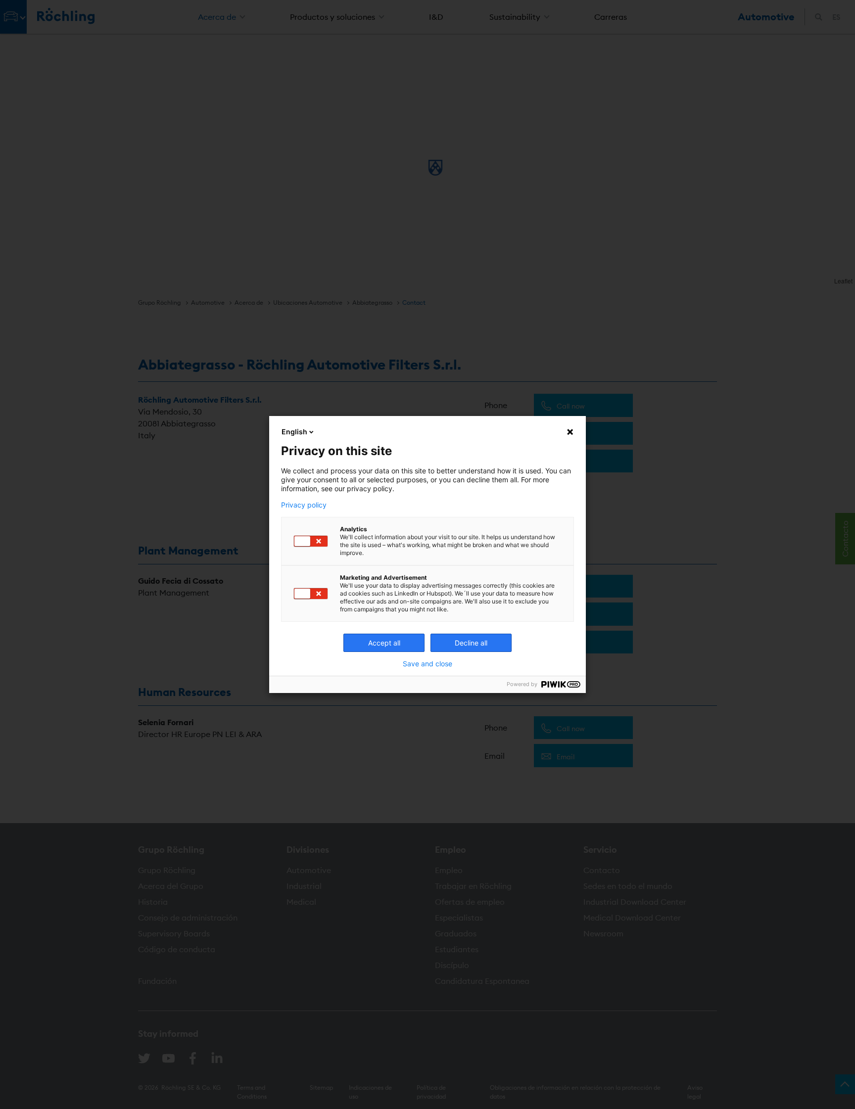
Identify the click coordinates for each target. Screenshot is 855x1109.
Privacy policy (304, 505)
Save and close (427, 664)
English (294, 431)
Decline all (471, 643)
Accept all (384, 643)
